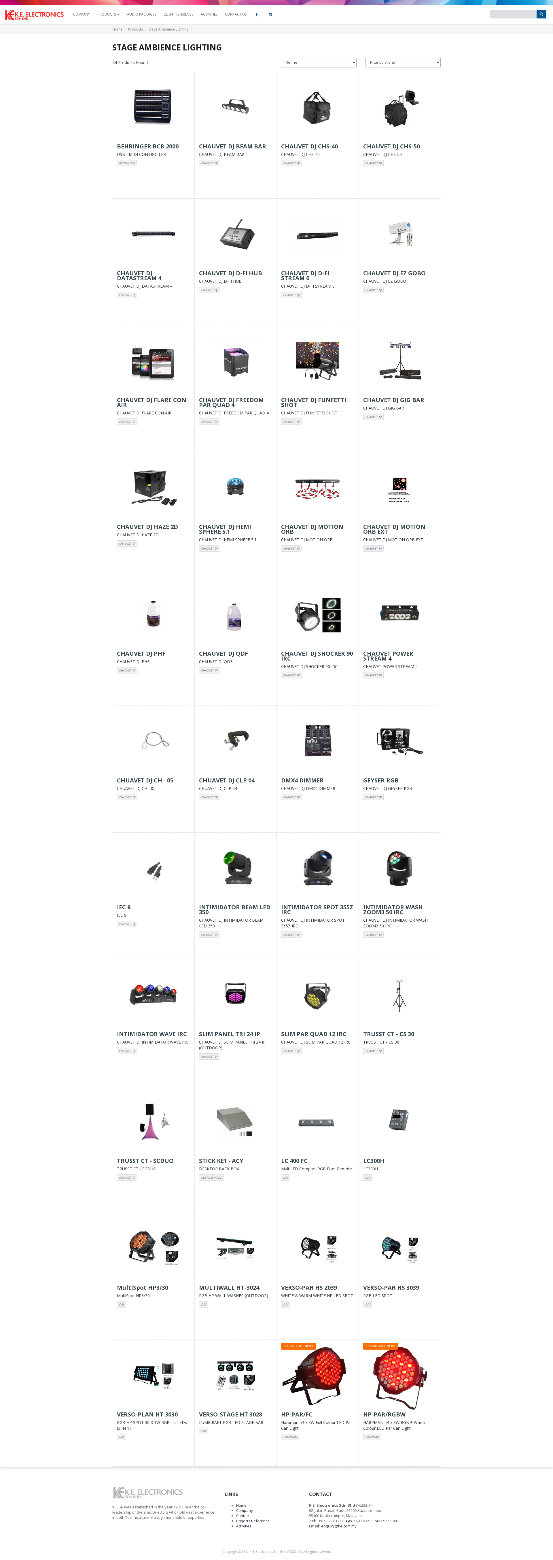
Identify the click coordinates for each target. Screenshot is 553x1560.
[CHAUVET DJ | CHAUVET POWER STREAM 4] (399, 615)
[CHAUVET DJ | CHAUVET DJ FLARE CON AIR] (153, 361)
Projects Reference (253, 1520)
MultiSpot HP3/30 (133, 1295)
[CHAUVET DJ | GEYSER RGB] (399, 742)
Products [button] (107, 14)
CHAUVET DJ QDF (215, 661)
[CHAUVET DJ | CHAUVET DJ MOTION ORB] (317, 488)
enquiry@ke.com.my (339, 1526)
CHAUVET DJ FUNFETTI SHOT (309, 413)
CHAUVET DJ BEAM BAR (222, 154)
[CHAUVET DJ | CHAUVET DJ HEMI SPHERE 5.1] (235, 488)
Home (117, 29)
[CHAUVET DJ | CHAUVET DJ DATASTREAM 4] (153, 235)
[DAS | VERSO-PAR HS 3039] (399, 1249)
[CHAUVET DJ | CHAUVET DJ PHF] (153, 615)
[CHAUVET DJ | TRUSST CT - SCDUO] (153, 1122)
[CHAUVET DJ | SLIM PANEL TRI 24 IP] (235, 995)
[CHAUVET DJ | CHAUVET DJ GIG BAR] (399, 361)
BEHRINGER (127, 163)
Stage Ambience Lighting (168, 29)
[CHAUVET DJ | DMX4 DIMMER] (317, 742)
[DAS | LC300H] (399, 1122)
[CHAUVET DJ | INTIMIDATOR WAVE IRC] (153, 995)
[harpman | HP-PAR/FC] (317, 1376)
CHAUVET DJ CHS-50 (382, 154)
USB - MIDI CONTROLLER (141, 154)
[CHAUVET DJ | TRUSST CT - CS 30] (399, 995)
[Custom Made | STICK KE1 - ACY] (235, 1122)
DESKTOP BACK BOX (219, 1169)
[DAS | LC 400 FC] (317, 1122)
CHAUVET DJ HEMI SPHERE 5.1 (228, 539)
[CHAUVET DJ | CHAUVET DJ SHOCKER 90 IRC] (317, 615)
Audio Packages (141, 14)
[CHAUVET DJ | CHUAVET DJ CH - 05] (153, 742)
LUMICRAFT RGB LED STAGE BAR (231, 1422)
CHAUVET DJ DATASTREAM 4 (144, 286)
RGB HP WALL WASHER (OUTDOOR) (233, 1295)
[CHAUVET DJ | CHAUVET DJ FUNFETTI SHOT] (317, 361)
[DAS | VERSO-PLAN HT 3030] (153, 1376)
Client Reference (178, 14)
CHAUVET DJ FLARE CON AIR (144, 413)
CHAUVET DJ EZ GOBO (384, 281)
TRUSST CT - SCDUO (136, 1169)
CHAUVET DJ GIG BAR (383, 408)
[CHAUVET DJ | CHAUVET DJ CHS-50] (399, 108)
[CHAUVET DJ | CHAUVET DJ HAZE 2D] (153, 488)
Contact (242, 1515)
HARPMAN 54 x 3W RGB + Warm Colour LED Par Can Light (394, 1425)
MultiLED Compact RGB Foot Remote (316, 1169)
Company (244, 1510)
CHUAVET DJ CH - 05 (136, 788)
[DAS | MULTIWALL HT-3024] (235, 1249)
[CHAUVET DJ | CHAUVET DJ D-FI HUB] (235, 235)
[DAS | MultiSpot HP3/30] (153, 1249)
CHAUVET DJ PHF (133, 661)
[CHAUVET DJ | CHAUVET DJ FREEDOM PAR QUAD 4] (235, 361)
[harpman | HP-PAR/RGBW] (399, 1376)
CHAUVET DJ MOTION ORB (307, 539)
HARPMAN (290, 1437)
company (81, 14)
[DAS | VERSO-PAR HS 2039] (317, 1249)
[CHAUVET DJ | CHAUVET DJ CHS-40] (317, 108)
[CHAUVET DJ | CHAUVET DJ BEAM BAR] (235, 108)
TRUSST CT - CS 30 (381, 1042)
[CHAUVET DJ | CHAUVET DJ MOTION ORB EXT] (399, 488)
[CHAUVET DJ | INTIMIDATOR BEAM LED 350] (235, 869)
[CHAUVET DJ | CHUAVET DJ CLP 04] (235, 742)
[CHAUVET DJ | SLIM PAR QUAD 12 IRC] (317, 995)
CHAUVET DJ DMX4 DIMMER (308, 788)
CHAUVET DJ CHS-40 (300, 154)
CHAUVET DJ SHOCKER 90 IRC (309, 666)
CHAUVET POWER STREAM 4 (390, 666)
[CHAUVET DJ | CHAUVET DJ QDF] (235, 615)
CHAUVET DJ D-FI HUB (220, 281)
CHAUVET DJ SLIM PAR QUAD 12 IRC (316, 1042)
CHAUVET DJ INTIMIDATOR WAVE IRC (152, 1042)
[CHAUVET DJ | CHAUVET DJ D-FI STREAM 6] (317, 235)
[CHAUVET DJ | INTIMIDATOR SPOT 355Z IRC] (317, 869)
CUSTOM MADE (211, 1178)
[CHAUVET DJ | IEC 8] (153, 869)
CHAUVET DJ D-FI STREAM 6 (308, 286)
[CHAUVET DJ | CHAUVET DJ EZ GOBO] (399, 235)
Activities (209, 14)
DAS (285, 1178)
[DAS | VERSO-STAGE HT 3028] (235, 1376)
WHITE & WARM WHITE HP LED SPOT (317, 1295)
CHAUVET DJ (209, 163)
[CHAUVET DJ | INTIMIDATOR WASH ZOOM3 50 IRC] (399, 869)
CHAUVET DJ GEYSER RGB (387, 788)
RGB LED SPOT (377, 1295)
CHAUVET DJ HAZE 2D (138, 534)
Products (135, 29)
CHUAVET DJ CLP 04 (218, 788)
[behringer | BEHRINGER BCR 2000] (153, 108)
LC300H (370, 1169)
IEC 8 (121, 915)
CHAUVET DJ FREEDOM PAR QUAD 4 (234, 413)
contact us (236, 14)
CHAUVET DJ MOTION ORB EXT (393, 539)
